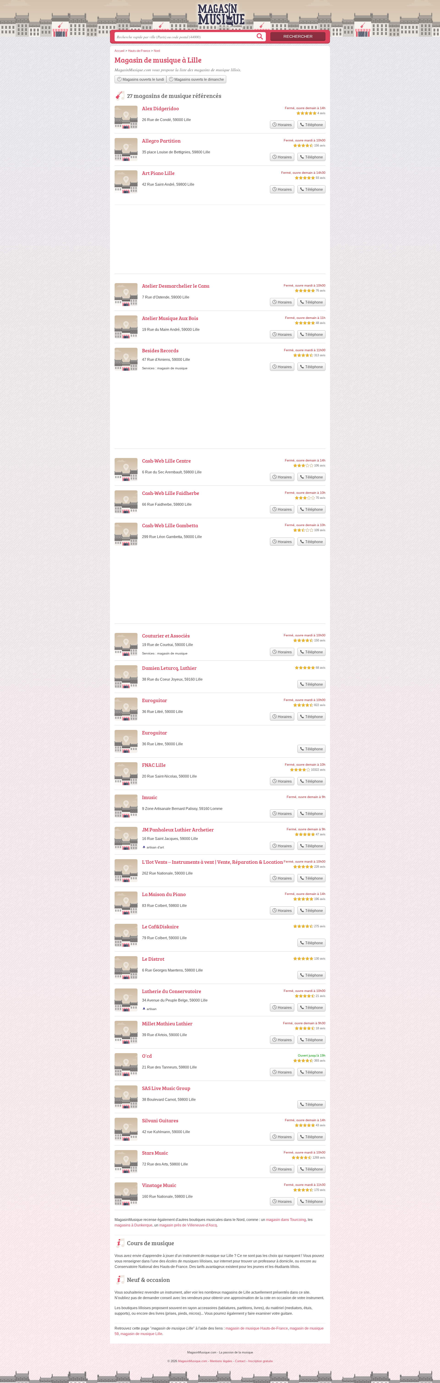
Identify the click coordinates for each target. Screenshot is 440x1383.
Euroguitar (154, 700)
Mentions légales (221, 1361)
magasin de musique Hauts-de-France (257, 1328)
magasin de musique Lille (141, 1334)
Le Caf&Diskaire (160, 926)
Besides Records (160, 350)
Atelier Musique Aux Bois (170, 318)
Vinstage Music (159, 1185)
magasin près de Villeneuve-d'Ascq (188, 1225)
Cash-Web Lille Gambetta (170, 525)
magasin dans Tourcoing (286, 1220)
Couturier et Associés (166, 635)
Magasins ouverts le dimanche (198, 79)
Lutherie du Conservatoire (171, 991)
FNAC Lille (154, 764)
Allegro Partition (161, 140)
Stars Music (155, 1152)
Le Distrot (153, 958)
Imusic (149, 797)
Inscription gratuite (260, 1361)
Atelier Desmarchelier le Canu (175, 285)
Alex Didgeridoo (160, 108)
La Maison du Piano (164, 894)
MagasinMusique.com (220, 16)
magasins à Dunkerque (133, 1225)
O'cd (147, 1055)
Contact (240, 1361)
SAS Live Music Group (166, 1088)
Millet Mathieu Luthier (167, 1023)
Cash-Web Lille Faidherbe (170, 493)
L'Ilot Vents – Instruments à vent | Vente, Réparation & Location (212, 861)
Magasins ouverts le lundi (143, 79)
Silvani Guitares (160, 1120)
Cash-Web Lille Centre (166, 460)
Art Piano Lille (158, 173)
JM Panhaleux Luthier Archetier (178, 829)
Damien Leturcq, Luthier (169, 667)
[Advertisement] (220, 573)
